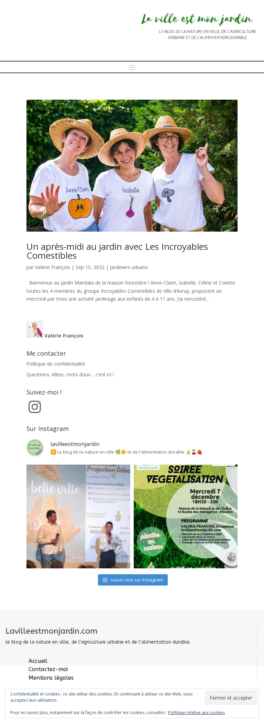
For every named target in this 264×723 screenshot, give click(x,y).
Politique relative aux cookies (196, 712)
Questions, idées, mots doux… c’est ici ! (70, 374)
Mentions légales (51, 678)
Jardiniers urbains (129, 267)
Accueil (38, 661)
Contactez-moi (48, 669)
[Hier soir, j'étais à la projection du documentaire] (78, 516)
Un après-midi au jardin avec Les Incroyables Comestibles (117, 251)
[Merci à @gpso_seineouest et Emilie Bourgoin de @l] (186, 516)
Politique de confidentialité (55, 363)
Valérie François (52, 267)
